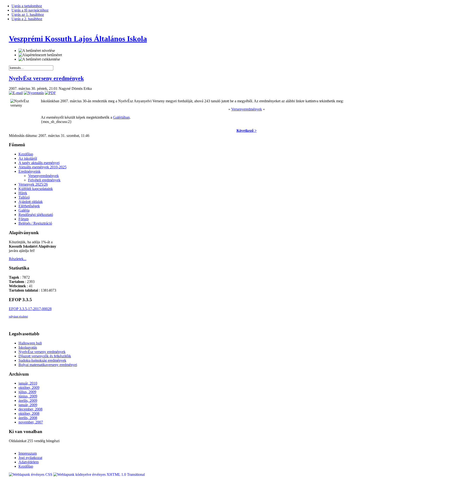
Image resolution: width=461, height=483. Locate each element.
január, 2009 (27, 405)
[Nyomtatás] (34, 93)
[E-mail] (16, 93)
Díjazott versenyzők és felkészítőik (44, 356)
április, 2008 (27, 418)
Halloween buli (30, 343)
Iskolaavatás (27, 347)
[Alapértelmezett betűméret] (40, 55)
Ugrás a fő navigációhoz (30, 10)
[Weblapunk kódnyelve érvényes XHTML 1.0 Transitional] (99, 474)
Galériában (121, 117)
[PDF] (50, 93)
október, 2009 (28, 387)
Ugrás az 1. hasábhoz (28, 14)
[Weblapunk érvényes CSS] (31, 474)
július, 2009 (27, 392)
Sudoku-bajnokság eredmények (42, 360)
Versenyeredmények (246, 109)
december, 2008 (30, 409)
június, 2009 (27, 396)
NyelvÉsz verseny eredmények (46, 78)
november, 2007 (30, 422)
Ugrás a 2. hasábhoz (27, 19)
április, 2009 (27, 400)
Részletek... (17, 259)
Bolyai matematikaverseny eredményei (47, 365)
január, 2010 (27, 383)
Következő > (247, 130)
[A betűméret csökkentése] (39, 59)
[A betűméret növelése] (36, 51)
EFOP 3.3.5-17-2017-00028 (30, 309)
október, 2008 (28, 413)
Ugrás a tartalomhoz (27, 6)
